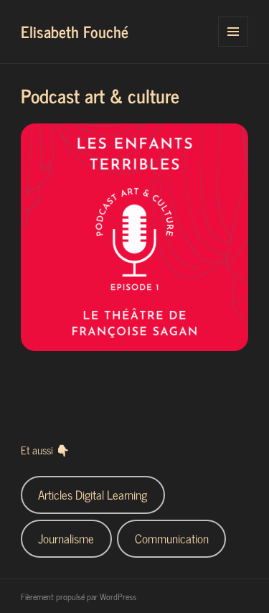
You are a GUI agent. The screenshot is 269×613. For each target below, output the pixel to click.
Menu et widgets (233, 46)
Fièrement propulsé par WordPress (78, 596)
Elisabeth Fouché (74, 31)
